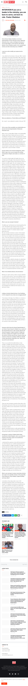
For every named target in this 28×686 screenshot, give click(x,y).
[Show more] (21, 515)
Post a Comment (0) (14, 559)
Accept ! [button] (4, 683)
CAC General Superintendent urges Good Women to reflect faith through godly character (18, 615)
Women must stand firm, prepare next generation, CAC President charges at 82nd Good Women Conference (18, 586)
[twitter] (12, 674)
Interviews (7, 7)
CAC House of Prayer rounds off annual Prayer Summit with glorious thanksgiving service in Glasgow (17, 573)
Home (3, 7)
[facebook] (10, 674)
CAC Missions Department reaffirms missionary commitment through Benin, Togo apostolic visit (17, 580)
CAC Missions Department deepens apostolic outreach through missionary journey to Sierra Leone (17, 637)
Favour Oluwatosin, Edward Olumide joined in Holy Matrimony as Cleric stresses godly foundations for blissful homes (17, 601)
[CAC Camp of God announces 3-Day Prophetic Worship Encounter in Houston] (6, 594)
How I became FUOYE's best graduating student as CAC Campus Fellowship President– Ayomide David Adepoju (7, 535)
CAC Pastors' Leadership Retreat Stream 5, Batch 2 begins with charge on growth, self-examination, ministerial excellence (18, 622)
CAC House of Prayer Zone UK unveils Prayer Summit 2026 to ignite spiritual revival (18, 630)
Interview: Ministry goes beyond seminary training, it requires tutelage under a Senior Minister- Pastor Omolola (20, 535)
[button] (2, 2)
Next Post (25, 564)
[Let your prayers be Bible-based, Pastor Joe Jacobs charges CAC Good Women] (6, 609)
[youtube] (15, 674)
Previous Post (4, 564)
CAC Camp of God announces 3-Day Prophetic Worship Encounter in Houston (17, 593)
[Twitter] (12, 515)
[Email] (18, 515)
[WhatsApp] (15, 515)
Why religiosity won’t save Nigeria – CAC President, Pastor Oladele (7, 551)
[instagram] (18, 674)
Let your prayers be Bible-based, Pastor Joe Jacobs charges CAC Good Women (18, 608)
